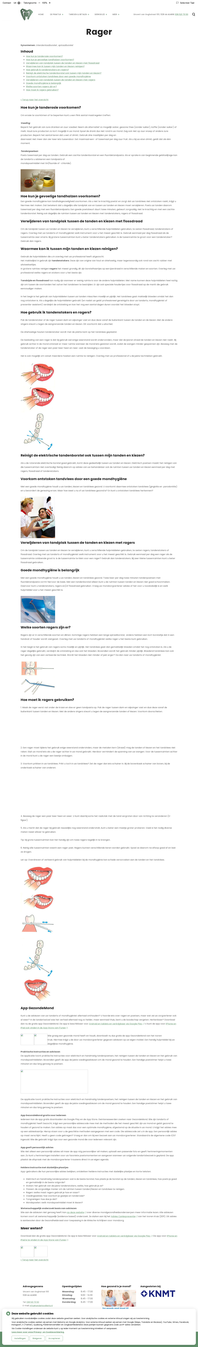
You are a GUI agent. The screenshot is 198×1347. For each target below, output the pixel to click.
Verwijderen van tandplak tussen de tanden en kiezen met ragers (60, 79)
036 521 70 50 (33, 1302)
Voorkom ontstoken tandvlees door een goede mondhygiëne (58, 76)
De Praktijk (55, 14)
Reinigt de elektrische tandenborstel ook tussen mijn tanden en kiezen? (63, 73)
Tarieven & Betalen (78, 14)
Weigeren (37, 1338)
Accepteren (54, 1338)
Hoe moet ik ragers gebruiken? (42, 89)
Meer (114, 14)
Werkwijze (100, 14)
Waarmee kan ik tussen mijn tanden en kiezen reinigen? (55, 66)
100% (44, 3)
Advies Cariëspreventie (123, 1216)
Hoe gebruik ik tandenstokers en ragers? (47, 69)
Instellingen (20, 1338)
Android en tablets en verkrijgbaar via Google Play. (116, 1023)
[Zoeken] (193, 14)
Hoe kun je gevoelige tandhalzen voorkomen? (50, 59)
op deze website (75, 1212)
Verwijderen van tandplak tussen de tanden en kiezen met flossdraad (62, 63)
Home (41, 14)
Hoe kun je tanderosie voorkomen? (44, 56)
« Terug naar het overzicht (34, 99)
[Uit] (20, 3)
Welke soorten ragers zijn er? (41, 86)
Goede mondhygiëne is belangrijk (43, 83)
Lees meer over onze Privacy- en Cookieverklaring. (38, 1332)
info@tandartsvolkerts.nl (41, 1305)
